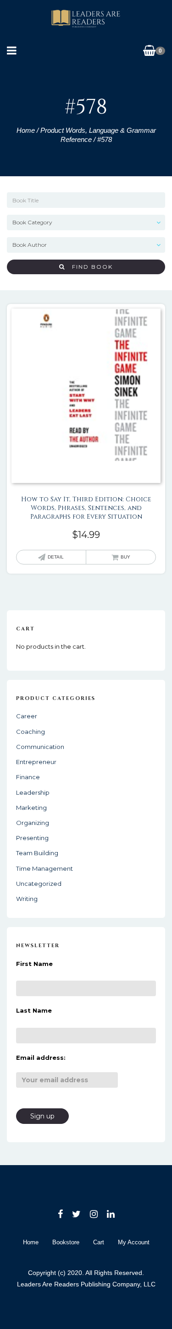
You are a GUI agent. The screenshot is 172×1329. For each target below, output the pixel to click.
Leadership (33, 792)
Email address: (41, 1057)
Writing (27, 898)
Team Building (37, 853)
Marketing (31, 807)
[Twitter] (76, 1214)
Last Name (34, 1010)
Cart (98, 1242)
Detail (56, 556)
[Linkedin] (111, 1214)
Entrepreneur (36, 761)
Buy (125, 556)
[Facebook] (60, 1214)
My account (134, 1242)
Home (26, 130)
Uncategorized (38, 883)
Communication (40, 746)
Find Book (89, 266)
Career (26, 716)
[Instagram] (94, 1214)
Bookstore (65, 1242)
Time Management (44, 868)
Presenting (32, 837)
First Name (34, 963)
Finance (28, 777)
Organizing (32, 822)
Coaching (30, 731)
